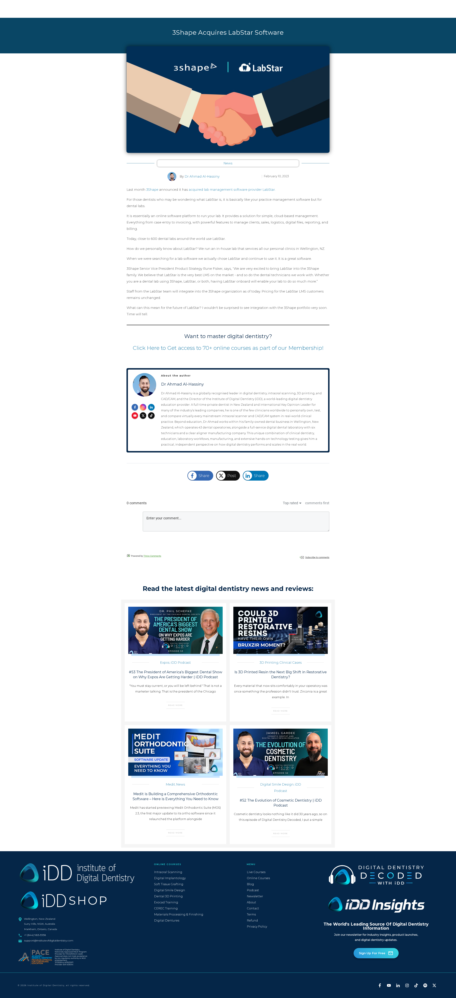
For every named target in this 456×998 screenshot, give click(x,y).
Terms (251, 914)
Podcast (253, 890)
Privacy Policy (257, 926)
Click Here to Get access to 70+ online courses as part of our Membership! (228, 348)
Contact (253, 908)
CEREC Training (166, 908)
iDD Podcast (181, 663)
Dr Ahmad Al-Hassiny (202, 176)
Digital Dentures (166, 920)
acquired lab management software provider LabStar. (232, 190)
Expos (165, 663)
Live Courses (256, 872)
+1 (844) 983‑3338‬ (35, 935)
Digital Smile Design (277, 784)
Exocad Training (166, 902)
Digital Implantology (170, 878)
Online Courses (258, 878)
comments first (317, 503)
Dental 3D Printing (168, 896)
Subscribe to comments (317, 557)
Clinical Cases (290, 663)
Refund (252, 920)
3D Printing (269, 663)
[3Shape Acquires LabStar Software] (228, 99)
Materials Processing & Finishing (178, 914)
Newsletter (255, 896)
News (228, 163)
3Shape (152, 190)
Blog (250, 884)
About (251, 902)
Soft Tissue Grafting (168, 884)
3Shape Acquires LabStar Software (228, 32)
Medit (170, 784)
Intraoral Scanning (168, 872)
